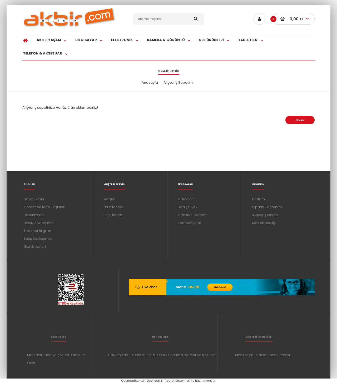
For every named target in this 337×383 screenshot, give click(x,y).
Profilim (258, 199)
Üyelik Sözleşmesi (39, 222)
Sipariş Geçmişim (267, 207)
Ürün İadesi (113, 207)
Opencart (153, 381)
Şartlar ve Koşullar (200, 354)
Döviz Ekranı (34, 199)
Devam (300, 120)
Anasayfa (150, 82)
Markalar (185, 199)
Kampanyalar (189, 222)
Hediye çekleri (56, 354)
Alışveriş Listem (265, 214)
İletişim (109, 199)
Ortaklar (78, 354)
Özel (31, 362)
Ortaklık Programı (192, 214)
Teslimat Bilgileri (37, 230)
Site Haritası (113, 214)
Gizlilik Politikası (170, 354)
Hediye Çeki (188, 207)
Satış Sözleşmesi (38, 238)
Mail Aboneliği (264, 222)
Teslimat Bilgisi (142, 354)
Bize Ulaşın (244, 354)
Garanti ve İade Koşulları (44, 207)
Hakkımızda (34, 214)
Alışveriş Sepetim (178, 82)
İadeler (261, 354)
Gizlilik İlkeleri (35, 246)
